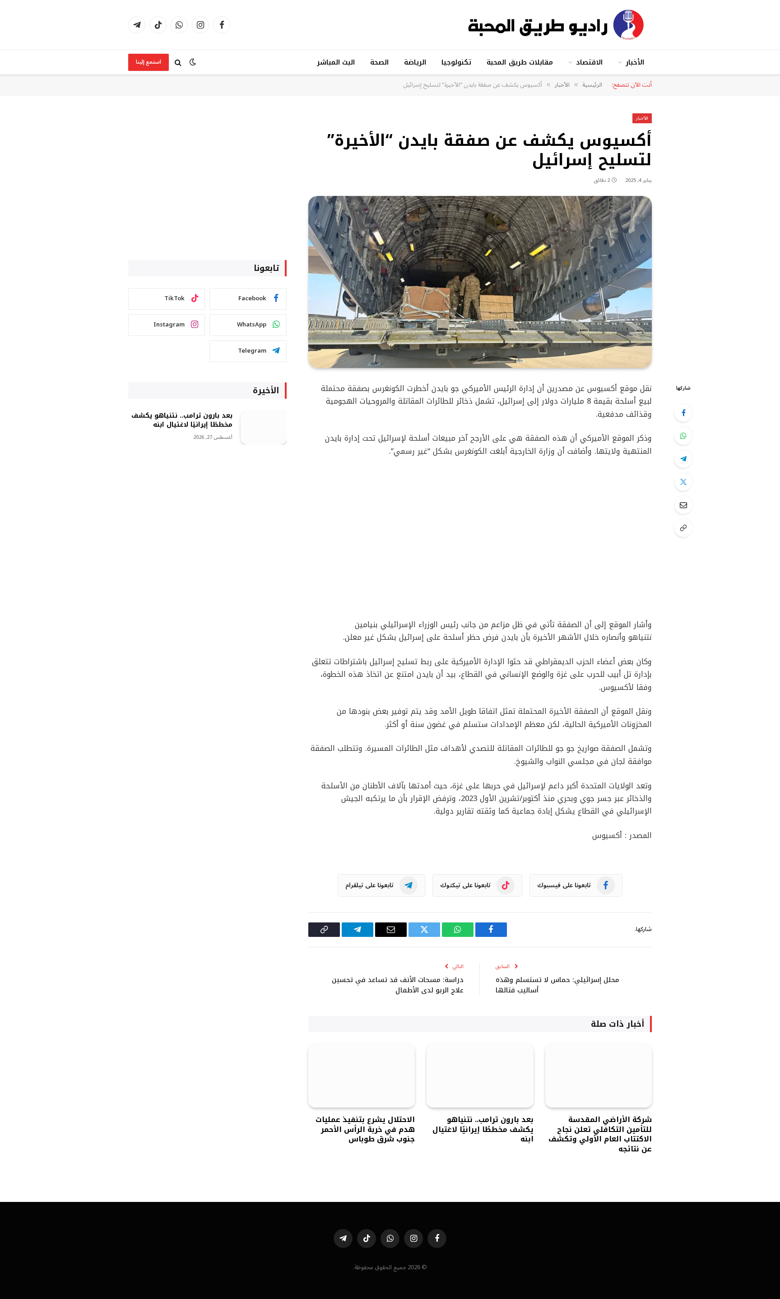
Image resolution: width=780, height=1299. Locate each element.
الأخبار (635, 62)
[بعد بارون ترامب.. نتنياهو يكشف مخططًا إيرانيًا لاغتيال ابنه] (480, 1076)
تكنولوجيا (456, 62)
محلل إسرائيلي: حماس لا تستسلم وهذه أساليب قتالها (557, 984)
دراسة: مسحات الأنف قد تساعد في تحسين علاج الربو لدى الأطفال (398, 984)
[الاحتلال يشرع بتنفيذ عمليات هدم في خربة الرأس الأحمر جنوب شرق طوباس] (361, 1076)
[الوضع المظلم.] (192, 62)
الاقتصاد (589, 62)
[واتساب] (683, 436)
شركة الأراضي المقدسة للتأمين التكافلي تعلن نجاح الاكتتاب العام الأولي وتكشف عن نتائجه (600, 1134)
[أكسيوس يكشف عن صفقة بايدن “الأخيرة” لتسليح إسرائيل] (480, 282)
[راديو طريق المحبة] (557, 25)
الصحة (379, 62)
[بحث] (178, 62)
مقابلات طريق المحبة (519, 62)
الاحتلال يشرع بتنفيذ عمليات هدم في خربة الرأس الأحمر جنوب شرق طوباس (365, 1129)
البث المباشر (336, 62)
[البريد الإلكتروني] (683, 505)
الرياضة (415, 62)
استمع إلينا (148, 62)
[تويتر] (683, 482)
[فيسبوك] (683, 413)
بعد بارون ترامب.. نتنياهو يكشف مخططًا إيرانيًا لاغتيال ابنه (482, 1129)
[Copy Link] (683, 528)
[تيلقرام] (683, 459)
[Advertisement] (480, 538)
